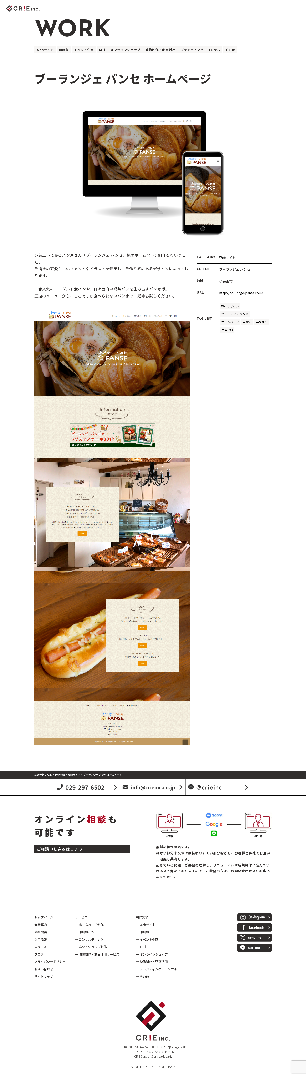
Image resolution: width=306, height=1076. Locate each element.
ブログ (39, 954)
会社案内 (40, 924)
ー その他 (142, 976)
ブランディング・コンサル (200, 50)
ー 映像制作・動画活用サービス (97, 954)
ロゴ (102, 50)
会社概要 (40, 932)
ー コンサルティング (89, 939)
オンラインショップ (126, 50)
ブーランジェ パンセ (234, 314)
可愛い (247, 322)
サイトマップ (43, 976)
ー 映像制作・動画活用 (152, 961)
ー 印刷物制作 (84, 932)
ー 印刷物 (142, 932)
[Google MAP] (178, 1047)
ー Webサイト (145, 924)
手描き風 (227, 330)
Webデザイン (230, 306)
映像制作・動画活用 (160, 50)
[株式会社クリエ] (30, 8)
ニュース (40, 947)
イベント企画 (84, 50)
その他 (230, 50)
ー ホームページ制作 (89, 924)
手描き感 (261, 322)
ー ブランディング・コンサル (156, 969)
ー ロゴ (141, 947)
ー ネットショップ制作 (91, 947)
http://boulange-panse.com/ (241, 292)
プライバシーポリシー (50, 961)
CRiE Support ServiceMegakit (153, 1056)
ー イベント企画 (147, 939)
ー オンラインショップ (152, 954)
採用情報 (40, 939)
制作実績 (142, 917)
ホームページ (230, 322)
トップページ (43, 917)
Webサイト (45, 50)
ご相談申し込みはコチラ (60, 849)
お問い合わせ (43, 969)
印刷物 (64, 50)
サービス (81, 917)
